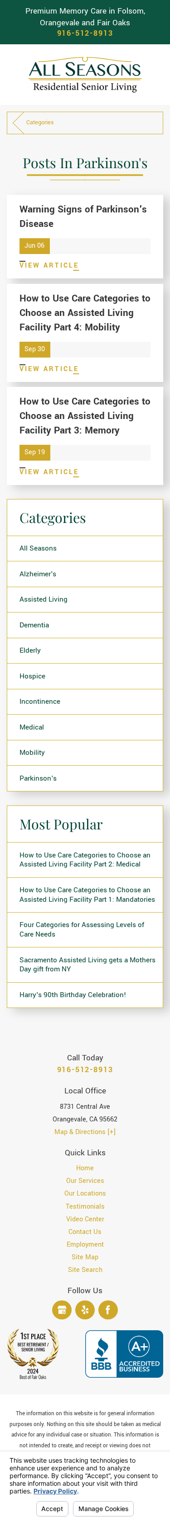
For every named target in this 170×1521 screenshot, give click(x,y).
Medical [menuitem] (31, 727)
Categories (40, 122)
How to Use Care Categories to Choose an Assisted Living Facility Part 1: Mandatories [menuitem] (87, 894)
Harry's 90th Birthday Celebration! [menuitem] (72, 995)
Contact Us (85, 1232)
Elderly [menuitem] (30, 650)
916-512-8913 (85, 34)
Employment (85, 1244)
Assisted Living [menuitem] (43, 599)
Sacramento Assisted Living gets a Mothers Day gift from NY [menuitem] (87, 965)
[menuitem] (85, 1168)
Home (85, 1168)
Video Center (85, 1219)
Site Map (85, 1257)
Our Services (85, 1181)
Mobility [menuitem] (32, 753)
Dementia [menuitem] (34, 625)
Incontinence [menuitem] (39, 701)
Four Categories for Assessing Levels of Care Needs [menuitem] (81, 929)
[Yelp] (85, 1310)
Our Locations (85, 1193)
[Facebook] (108, 1310)
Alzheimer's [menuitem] (37, 574)
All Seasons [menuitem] (38, 548)
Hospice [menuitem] (32, 676)
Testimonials (85, 1206)
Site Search (85, 1270)
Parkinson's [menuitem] (38, 778)
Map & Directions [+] (85, 1132)
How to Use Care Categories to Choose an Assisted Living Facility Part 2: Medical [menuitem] (85, 860)
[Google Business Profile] (62, 1310)
